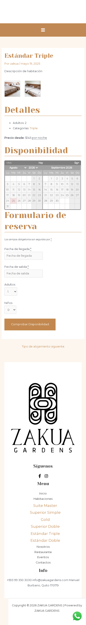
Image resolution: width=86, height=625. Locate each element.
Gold (45, 519)
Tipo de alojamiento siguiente (43, 346)
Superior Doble (45, 526)
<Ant (8, 162)
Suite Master (45, 505)
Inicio (43, 493)
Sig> (76, 162)
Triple (34, 128)
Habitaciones (43, 498)
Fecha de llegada (17, 249)
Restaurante (43, 552)
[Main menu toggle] (43, 30)
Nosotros (43, 546)
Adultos (9, 284)
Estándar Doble (45, 540)
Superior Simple (45, 512)
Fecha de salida (16, 266)
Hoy (41, 162)
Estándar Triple (45, 533)
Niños (8, 303)
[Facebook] (40, 476)
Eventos (43, 557)
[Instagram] (46, 476)
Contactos (43, 562)
